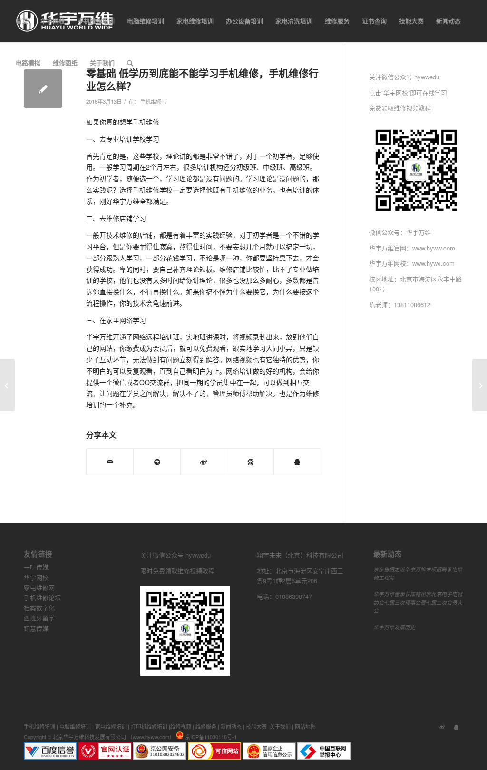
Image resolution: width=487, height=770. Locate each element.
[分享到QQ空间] (157, 462)
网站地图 (305, 726)
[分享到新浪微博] (204, 462)
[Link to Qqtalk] (456, 726)
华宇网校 (36, 577)
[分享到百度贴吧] (250, 462)
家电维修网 (39, 587)
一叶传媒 (36, 566)
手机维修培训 (39, 726)
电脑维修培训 (75, 726)
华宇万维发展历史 (394, 627)
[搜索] (130, 63)
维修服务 (205, 726)
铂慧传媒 (36, 628)
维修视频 (180, 726)
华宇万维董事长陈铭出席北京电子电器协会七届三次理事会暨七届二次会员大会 (417, 602)
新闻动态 (231, 726)
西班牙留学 (39, 617)
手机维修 (150, 101)
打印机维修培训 (149, 726)
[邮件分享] (110, 462)
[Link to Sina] (442, 726)
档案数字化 (39, 607)
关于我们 (280, 726)
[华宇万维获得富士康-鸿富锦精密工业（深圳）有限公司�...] (7, 385)
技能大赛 (256, 726)
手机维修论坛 (42, 597)
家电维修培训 (111, 726)
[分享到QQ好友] (297, 462)
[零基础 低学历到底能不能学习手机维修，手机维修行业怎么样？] (43, 88)
